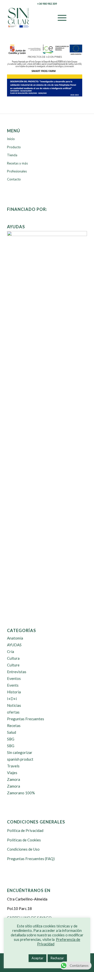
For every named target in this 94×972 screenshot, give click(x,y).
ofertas (13, 712)
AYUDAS (14, 645)
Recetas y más (17, 163)
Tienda (12, 155)
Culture (13, 665)
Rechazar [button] (57, 958)
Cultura (13, 658)
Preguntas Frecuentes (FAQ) (31, 858)
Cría (10, 651)
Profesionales (17, 171)
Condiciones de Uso (23, 849)
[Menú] (59, 18)
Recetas (14, 725)
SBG (10, 739)
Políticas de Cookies (24, 840)
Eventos (14, 678)
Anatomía (15, 638)
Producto (14, 147)
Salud (11, 732)
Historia (14, 692)
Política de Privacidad (25, 830)
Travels (13, 766)
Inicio (11, 139)
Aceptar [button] (37, 958)
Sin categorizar (19, 752)
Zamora (13, 779)
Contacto (14, 179)
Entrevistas (16, 671)
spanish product (20, 759)
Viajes (12, 772)
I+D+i (12, 698)
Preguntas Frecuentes (25, 719)
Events (13, 685)
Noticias (14, 705)
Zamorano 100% (21, 793)
